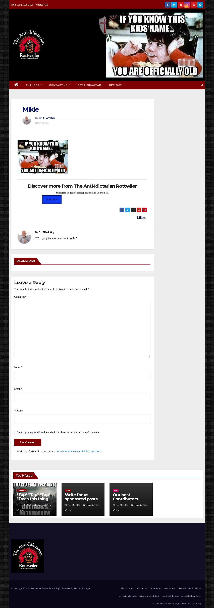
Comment (20, 296)
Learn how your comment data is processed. (79, 451)
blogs (68, 490)
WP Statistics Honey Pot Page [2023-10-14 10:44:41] (176, 603)
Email (18, 388)
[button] (202, 85)
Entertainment (170, 588)
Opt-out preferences (128, 596)
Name (18, 367)
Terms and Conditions (149, 596)
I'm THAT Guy (47, 118)
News (116, 490)
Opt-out (115, 85)
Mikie (31, 109)
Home (124, 588)
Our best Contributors (125, 496)
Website (18, 410)
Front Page (22, 490)
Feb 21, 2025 (74, 505)
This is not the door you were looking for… (181, 596)
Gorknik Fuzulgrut (82, 588)
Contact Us (58, 85)
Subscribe (52, 199)
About (132, 588)
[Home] (16, 85)
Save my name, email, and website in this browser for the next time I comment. (58, 432)
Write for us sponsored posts (81, 496)
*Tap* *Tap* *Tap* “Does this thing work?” (33, 498)
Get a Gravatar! (89, 85)
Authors (33, 85)
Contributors (155, 588)
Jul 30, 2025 (25, 505)
